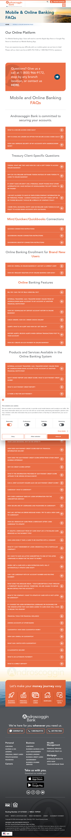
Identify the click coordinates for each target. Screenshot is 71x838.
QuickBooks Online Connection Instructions (25, 236)
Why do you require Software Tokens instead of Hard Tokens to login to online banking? (33, 176)
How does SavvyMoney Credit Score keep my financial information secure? (29, 450)
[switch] (26, 424)
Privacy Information (35, 816)
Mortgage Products (55, 759)
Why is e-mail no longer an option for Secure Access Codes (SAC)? (33, 137)
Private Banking (11, 757)
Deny (13, 436)
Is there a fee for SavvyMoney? (20, 394)
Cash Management (33, 752)
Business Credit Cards (34, 757)
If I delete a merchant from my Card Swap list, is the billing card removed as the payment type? (33, 532)
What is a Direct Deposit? (17, 664)
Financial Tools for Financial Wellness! (23, 616)
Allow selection (35, 436)
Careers (9, 763)
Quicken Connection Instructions (21, 229)
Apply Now (51, 762)
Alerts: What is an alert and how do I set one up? (27, 327)
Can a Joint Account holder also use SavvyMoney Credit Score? (33, 483)
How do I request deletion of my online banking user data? (31, 273)
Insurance (9, 760)
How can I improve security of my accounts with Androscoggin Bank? (33, 145)
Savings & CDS (10, 749)
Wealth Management (53, 743)
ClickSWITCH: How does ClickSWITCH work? (24, 630)
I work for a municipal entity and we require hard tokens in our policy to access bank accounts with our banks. (33, 208)
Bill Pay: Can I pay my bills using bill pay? (23, 292)
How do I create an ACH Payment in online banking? (28, 343)
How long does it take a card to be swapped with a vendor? (31, 540)
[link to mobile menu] (64, 5)
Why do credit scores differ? (19, 467)
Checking (9, 746)
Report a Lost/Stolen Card (19, 816)
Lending (8, 752)
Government (31, 760)
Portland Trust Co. (54, 751)
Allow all (58, 436)
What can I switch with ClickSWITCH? (22, 643)
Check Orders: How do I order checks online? (26, 320)
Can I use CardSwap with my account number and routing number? (31, 576)
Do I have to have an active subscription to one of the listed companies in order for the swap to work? (32, 557)
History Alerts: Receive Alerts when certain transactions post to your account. (33, 335)
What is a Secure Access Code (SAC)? (22, 130)
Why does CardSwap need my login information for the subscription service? (30, 498)
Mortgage (52, 755)
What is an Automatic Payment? (20, 657)
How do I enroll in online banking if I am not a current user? (32, 266)
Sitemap (45, 816)
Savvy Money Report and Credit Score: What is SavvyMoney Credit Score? (34, 379)
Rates (7, 816)
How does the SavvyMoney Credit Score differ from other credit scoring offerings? (33, 459)
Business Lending (32, 754)
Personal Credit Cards (14, 754)
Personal (9, 742)
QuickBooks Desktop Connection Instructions (26, 242)
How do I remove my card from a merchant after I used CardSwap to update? (30, 523)
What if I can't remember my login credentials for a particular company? (33, 548)
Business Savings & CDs (35, 749)
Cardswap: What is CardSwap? (19, 490)
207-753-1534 (56, 731)
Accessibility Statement (57, 816)
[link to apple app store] (35, 778)
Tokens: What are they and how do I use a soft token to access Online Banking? (33, 166)
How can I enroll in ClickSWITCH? (20, 636)
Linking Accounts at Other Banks (21, 623)
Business (30, 742)
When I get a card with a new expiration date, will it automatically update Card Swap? (28, 566)
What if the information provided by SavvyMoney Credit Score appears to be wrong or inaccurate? (32, 475)
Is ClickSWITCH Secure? (16, 650)
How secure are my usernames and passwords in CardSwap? (31, 506)
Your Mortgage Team (55, 764)
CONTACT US (18, 731)
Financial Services (54, 749)
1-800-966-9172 (37, 731)
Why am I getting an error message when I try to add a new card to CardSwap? (33, 514)
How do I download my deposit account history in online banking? (31, 312)
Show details (62, 431)
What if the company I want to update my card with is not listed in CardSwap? (33, 596)
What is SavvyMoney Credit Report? (21, 387)
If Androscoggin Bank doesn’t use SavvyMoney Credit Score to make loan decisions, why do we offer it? (33, 440)
